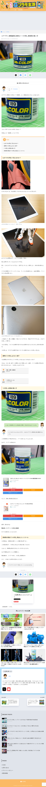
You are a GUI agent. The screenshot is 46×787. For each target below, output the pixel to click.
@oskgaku (15, 88)
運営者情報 (5, 773)
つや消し (10, 606)
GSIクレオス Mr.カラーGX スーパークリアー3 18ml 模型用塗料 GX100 (25, 478)
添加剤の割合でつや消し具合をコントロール (14, 150)
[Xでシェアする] (15, 75)
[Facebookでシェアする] (20, 75)
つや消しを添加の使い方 (9, 148)
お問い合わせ (5, 767)
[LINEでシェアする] (30, 75)
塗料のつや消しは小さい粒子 (10, 145)
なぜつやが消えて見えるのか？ (11, 143)
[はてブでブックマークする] (25, 75)
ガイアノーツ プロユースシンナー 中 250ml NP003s (21, 503)
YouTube (8, 691)
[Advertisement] (23, 20)
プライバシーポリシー (7, 770)
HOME (4, 765)
